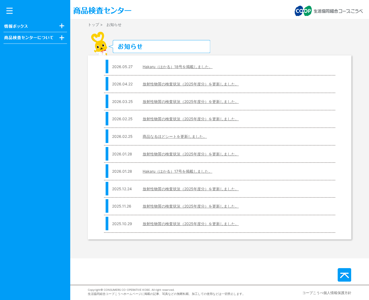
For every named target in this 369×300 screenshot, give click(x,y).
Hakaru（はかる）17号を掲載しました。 (177, 171)
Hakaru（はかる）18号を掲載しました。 (178, 66)
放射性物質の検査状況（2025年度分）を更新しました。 (191, 84)
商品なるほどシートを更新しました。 (175, 136)
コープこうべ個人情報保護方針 (326, 293)
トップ (93, 24)
